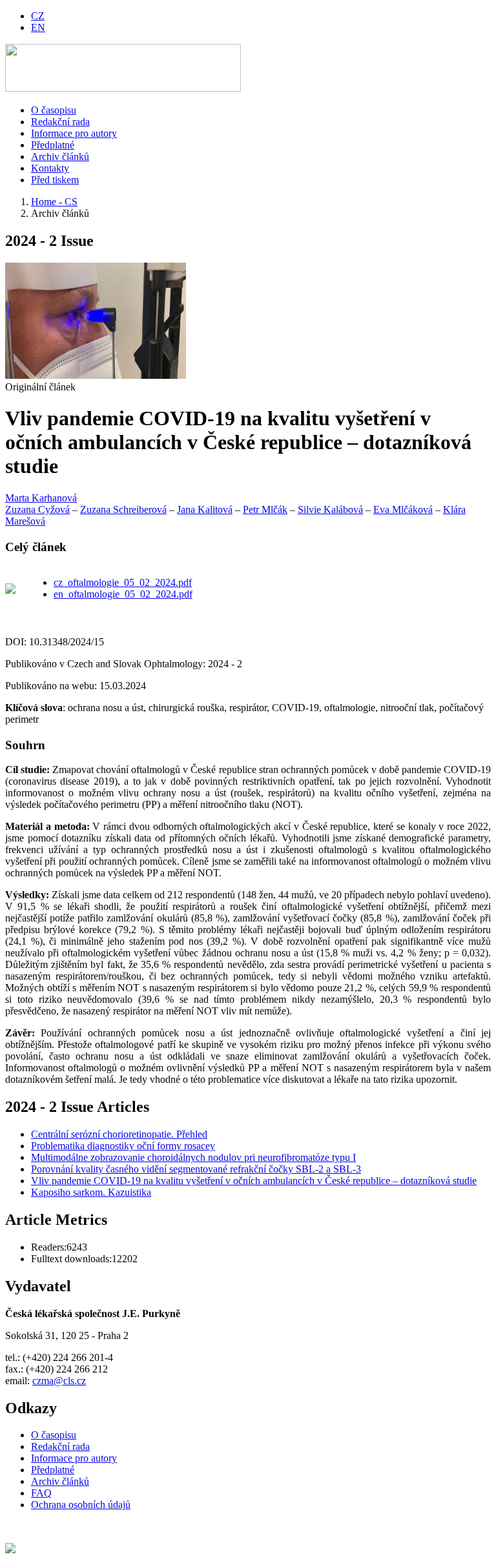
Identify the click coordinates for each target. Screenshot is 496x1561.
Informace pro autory (74, 133)
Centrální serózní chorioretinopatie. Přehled (119, 1134)
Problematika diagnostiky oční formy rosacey (123, 1145)
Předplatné (52, 144)
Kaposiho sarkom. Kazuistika (91, 1192)
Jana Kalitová (204, 509)
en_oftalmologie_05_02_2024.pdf (123, 594)
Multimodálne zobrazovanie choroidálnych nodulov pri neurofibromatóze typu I (193, 1157)
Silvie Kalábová (330, 509)
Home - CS (54, 201)
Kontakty (50, 168)
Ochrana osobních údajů (80, 1504)
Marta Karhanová (41, 497)
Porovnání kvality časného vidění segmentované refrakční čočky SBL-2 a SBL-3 (196, 1168)
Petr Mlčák (265, 509)
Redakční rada (60, 121)
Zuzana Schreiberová (123, 509)
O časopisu (53, 110)
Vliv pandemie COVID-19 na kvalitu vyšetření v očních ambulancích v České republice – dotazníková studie (254, 1180)
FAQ (41, 1492)
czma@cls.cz (59, 1380)
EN (38, 27)
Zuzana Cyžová (37, 509)
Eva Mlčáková (403, 509)
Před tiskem (55, 179)
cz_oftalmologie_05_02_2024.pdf (123, 582)
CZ (38, 15)
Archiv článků (60, 156)
